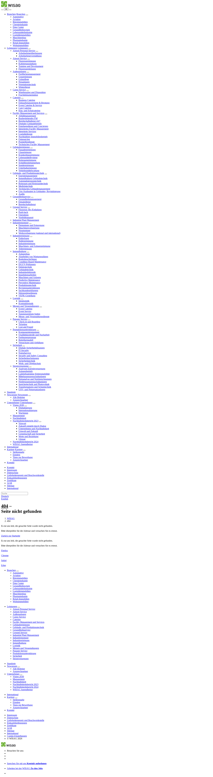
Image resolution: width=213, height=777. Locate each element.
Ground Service (20, 207)
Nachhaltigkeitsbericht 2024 (25, 441)
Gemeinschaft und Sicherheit (32, 434)
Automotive (18, 16)
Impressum (12, 470)
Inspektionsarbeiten (27, 275)
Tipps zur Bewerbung (23, 457)
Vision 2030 (18, 405)
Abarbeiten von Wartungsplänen (33, 256)
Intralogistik (24, 301)
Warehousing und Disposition (32, 92)
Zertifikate (11, 480)
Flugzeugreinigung (27, 61)
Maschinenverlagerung (29, 228)
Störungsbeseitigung (28, 293)
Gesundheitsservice (21, 196)
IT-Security (24, 350)
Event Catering (25, 308)
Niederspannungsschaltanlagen (33, 381)
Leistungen (12, 48)
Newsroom (12, 394)
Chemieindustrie (20, 24)
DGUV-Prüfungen (27, 264)
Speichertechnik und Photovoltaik (34, 384)
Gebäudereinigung (21, 147)
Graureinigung (25, 76)
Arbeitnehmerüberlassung (30, 53)
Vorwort (22, 423)
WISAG (11, 518)
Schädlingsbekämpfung (29, 162)
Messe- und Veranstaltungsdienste (34, 316)
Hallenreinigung (26, 241)
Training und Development (31, 66)
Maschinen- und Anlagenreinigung (34, 246)
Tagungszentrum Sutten (29, 314)
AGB (9, 483)
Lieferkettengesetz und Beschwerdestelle (25, 475)
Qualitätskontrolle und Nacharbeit (34, 335)
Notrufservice (25, 353)
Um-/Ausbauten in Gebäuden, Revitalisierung (39, 191)
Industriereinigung (21, 235)
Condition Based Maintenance (32, 262)
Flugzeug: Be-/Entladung (30, 209)
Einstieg (16, 454)
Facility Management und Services (28, 113)
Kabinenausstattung (28, 63)
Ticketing (23, 324)
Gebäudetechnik (26, 269)
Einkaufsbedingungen (17, 478)
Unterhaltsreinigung (28, 168)
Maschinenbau (19, 37)
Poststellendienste (27, 142)
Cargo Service (19, 89)
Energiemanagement (28, 176)
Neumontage (24, 230)
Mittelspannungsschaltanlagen (32, 376)
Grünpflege (24, 79)
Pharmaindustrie (20, 40)
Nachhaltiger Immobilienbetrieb (33, 136)
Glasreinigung (25, 152)
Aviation (17, 19)
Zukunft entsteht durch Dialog (32, 426)
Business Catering (27, 100)
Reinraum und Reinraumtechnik (33, 183)
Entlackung (24, 238)
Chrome (5, 555)
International (12, 447)
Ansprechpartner (20, 400)
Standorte (11, 392)
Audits (22, 194)
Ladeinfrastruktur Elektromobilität (34, 374)
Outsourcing (24, 139)
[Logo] (10, 6)
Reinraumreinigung (27, 160)
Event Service (25, 311)
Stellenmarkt (18, 452)
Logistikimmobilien (22, 35)
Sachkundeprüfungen (28, 290)
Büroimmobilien (20, 22)
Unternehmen (13, 402)
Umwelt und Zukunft (28, 431)
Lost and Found (26, 327)
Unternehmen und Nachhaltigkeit (34, 428)
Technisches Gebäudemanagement (34, 189)
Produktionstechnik (27, 285)
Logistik (16, 298)
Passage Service (20, 319)
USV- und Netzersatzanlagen (32, 389)
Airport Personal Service (24, 50)
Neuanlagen (24, 82)
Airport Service (20, 58)
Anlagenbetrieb (26, 371)
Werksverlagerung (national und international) (39, 233)
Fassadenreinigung (27, 149)
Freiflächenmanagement (29, 74)
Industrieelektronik (27, 272)
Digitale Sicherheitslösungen (32, 348)
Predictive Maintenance (29, 280)
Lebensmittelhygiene (28, 157)
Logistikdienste (25, 134)
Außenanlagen (19, 71)
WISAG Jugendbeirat (23, 444)
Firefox (4, 550)
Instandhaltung (19, 251)
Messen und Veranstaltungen (26, 306)
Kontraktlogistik (26, 303)
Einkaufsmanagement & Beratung (34, 103)
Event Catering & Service (30, 105)
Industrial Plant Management (26, 220)
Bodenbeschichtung (28, 259)
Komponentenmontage (29, 332)
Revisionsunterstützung (29, 288)
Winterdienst (24, 87)
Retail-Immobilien (21, 43)
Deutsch (5, 496)
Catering (17, 97)
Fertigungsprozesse (27, 337)
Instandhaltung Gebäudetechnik (33, 178)
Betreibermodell (26, 340)
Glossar (22, 439)
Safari (4, 560)
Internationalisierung (28, 410)
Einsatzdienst (25, 202)
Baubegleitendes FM (28, 118)
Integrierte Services (27, 131)
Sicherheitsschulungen (29, 358)
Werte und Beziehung (28, 436)
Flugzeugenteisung (27, 69)
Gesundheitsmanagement (30, 199)
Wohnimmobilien (21, 45)
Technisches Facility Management (34, 144)
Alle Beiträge (19, 397)
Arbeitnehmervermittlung (30, 56)
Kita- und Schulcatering (29, 110)
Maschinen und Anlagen (30, 277)
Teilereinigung (25, 249)
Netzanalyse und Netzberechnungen (35, 379)
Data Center (18, 27)
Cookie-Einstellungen (17, 736)
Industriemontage (21, 222)
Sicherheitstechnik (27, 361)
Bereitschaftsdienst (27, 204)
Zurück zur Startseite (10, 536)
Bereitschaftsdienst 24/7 (29, 121)
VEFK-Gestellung (27, 295)
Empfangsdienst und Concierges (33, 126)
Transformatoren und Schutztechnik (35, 387)
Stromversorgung (21, 366)
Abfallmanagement (27, 116)
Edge (3, 565)
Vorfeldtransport (26, 217)
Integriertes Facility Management (34, 129)
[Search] (10, 9)
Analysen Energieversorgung (32, 368)
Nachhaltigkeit (19, 418)
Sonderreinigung (26, 165)
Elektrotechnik (25, 267)
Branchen (11, 14)
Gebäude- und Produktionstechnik (28, 173)
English (4, 499)
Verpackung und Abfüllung (31, 342)
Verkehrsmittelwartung (29, 170)
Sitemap (10, 485)
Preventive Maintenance (30, 282)
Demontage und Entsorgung (31, 225)
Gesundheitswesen (21, 30)
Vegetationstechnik (27, 84)
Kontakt (10, 462)
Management (19, 415)
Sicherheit (17, 345)
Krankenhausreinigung (29, 155)
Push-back (23, 212)
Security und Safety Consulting (33, 355)
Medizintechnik (26, 186)
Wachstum (23, 413)
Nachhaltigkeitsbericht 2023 (25, 421)
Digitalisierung (25, 408)
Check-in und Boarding (29, 322)
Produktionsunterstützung (24, 329)
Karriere (10, 449)
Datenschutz (12, 472)
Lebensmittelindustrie (22, 32)
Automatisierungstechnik (30, 181)
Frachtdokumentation (28, 95)
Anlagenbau (24, 254)
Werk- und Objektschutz (30, 363)
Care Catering (25, 108)
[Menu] (2, 9)
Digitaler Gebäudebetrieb (30, 123)
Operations (24, 215)
